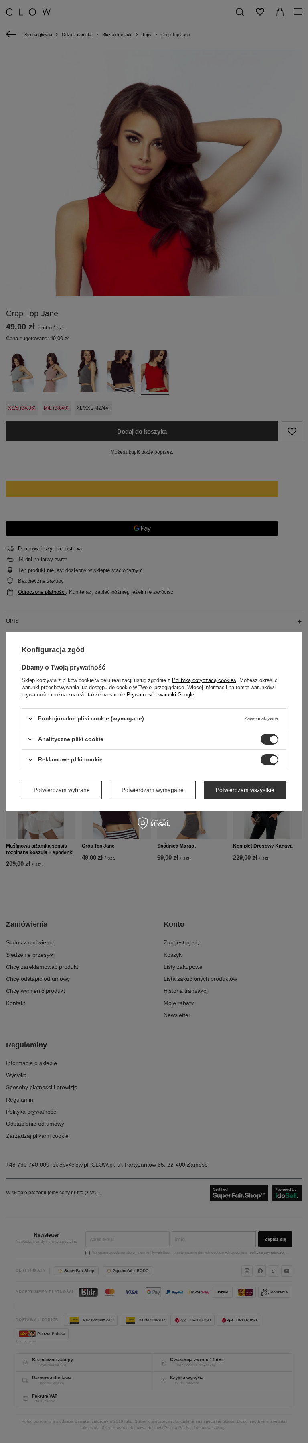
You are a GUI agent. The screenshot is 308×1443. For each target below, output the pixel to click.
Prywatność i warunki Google (160, 694)
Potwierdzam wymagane (153, 790)
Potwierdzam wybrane (62, 790)
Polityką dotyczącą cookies (204, 680)
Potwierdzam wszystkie (245, 790)
